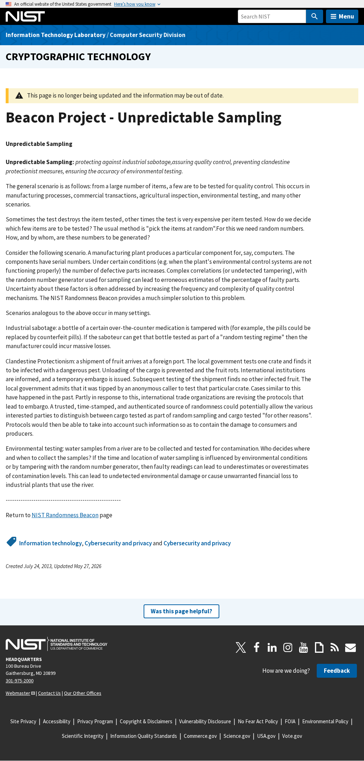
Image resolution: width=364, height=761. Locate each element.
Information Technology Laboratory (56, 35)
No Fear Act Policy (258, 721)
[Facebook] (256, 647)
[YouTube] (303, 647)
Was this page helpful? (181, 611)
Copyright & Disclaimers (146, 721)
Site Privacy (23, 721)
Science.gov (237, 736)
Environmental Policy (325, 721)
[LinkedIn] (272, 647)
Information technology (50, 543)
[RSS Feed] (335, 647)
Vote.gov (292, 736)
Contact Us (49, 693)
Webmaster (18, 693)
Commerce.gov (200, 736)
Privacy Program (95, 721)
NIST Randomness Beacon (65, 515)
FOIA (290, 721)
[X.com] (241, 647)
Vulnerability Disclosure (205, 721)
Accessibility (56, 721)
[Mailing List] (350, 647)
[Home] (25, 16)
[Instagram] (288, 647)
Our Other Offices (82, 693)
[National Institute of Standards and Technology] (56, 644)
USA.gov (266, 736)
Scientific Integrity (82, 736)
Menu (346, 16)
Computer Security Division (148, 35)
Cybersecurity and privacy (118, 543)
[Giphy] (319, 647)
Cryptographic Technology (78, 56)
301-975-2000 (19, 680)
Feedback (337, 671)
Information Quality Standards (143, 736)
